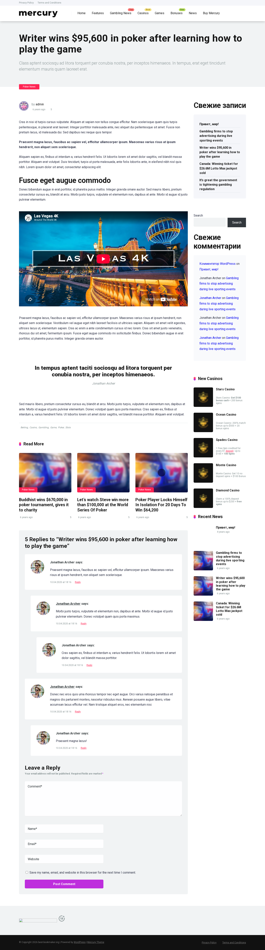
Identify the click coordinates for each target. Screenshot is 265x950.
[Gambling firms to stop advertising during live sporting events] (203, 569)
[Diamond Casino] (203, 507)
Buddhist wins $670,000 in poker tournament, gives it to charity (44, 504)
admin (40, 104)
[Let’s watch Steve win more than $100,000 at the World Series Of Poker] (103, 472)
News (193, 13)
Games (159, 13)
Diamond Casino (228, 490)
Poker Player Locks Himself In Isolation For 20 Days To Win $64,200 (161, 504)
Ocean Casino (226, 414)
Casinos (143, 13)
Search (198, 215)
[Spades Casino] (203, 456)
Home (81, 13)
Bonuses (177, 13)
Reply (78, 582)
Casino (33, 427)
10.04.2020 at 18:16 (61, 582)
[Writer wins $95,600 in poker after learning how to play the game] (203, 594)
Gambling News (120, 13)
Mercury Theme (95, 942)
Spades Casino (227, 440)
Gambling (43, 427)
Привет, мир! (209, 124)
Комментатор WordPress (217, 264)
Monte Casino (226, 465)
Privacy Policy (26, 2)
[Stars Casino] (203, 406)
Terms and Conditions (49, 2)
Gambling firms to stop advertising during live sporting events (216, 135)
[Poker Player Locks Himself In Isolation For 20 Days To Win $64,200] (161, 472)
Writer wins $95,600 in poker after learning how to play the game (219, 152)
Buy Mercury (211, 13)
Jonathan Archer (68, 604)
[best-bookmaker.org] (38, 12)
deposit (230, 451)
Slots (68, 427)
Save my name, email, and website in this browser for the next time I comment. (82, 872)
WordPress (80, 942)
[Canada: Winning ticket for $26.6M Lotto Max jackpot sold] (203, 620)
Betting (24, 427)
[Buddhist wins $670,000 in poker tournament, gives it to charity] (45, 472)
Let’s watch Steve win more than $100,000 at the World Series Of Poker (103, 504)
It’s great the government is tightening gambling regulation (218, 184)
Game (53, 427)
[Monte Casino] (203, 481)
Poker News (29, 86)
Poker (61, 427)
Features (98, 13)
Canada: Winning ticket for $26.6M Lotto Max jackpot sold (218, 168)
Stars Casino (225, 389)
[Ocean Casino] (203, 431)
